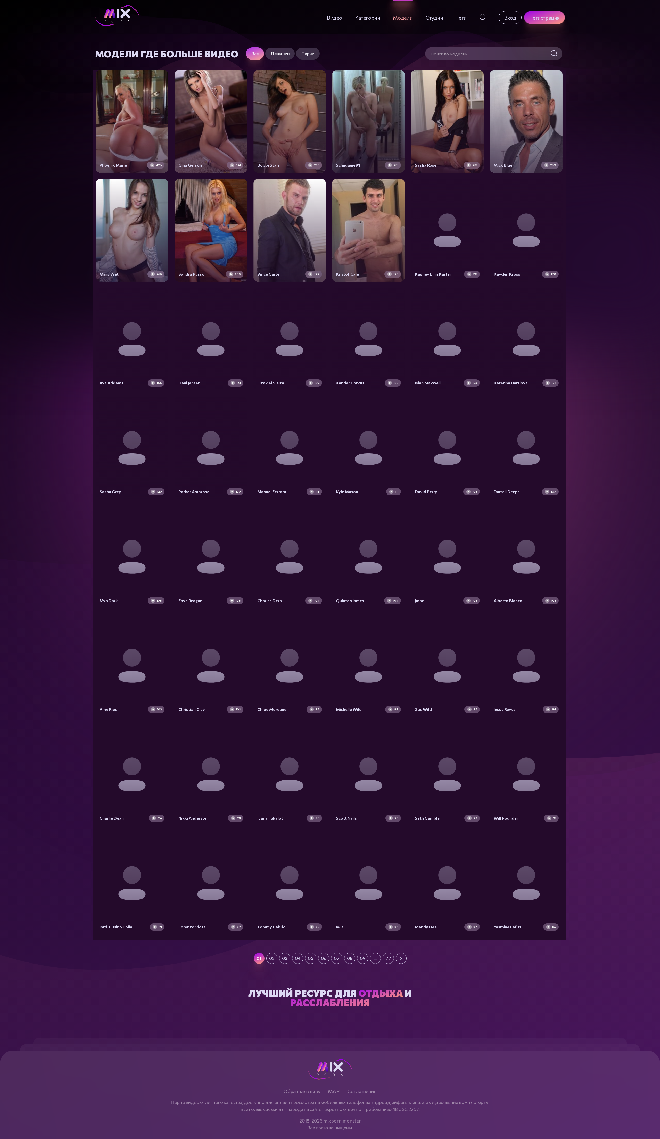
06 (323, 958)
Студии (434, 17)
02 (272, 958)
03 (284, 958)
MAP (334, 1091)
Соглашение (362, 1091)
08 (349, 958)
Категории (367, 17)
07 (337, 958)
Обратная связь (301, 1091)
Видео (334, 17)
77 (388, 958)
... (375, 958)
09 (362, 958)
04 (297, 958)
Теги (461, 17)
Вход (510, 17)
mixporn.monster (342, 1121)
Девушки (280, 53)
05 (311, 958)
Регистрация (544, 17)
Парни (307, 53)
